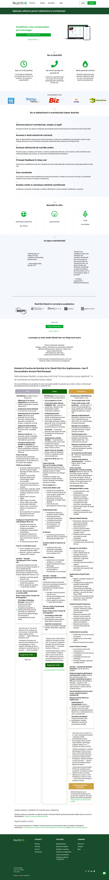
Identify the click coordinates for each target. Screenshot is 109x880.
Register (91, 3)
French (37, 849)
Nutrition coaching (62, 849)
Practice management (63, 852)
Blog (61, 3)
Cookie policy (16, 871)
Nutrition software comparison (62, 858)
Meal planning (61, 844)
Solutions (51, 3)
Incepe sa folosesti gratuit (33, 35)
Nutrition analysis (62, 846)
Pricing (42, 3)
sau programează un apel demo (54, 670)
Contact (80, 846)
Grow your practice (62, 854)
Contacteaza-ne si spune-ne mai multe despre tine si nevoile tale (45, 827)
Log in (83, 3)
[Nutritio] (20, 3)
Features (32, 3)
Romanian (38, 852)
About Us (81, 844)
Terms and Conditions (18, 869)
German (37, 846)
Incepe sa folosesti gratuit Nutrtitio (36, 816)
